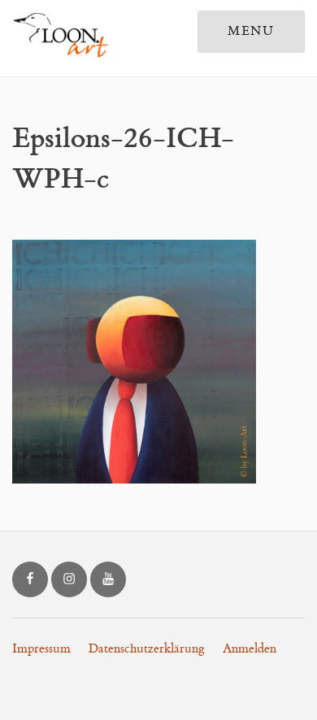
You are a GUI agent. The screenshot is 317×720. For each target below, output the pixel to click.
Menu (251, 31)
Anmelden (249, 649)
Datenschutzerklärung (147, 649)
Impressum (41, 649)
